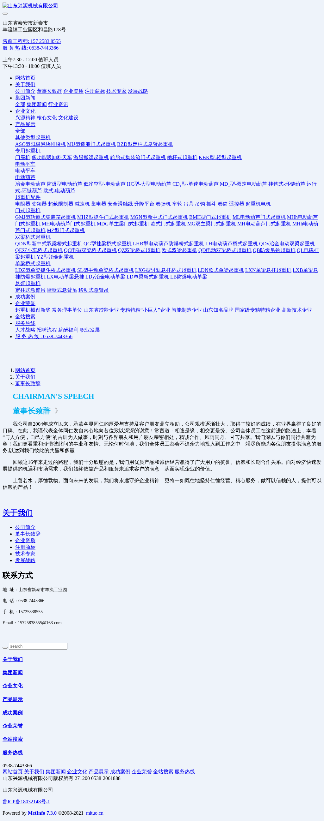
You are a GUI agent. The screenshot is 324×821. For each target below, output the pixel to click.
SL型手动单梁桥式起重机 (105, 270)
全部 (20, 104)
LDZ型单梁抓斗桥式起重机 (45, 270)
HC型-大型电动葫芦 (149, 184)
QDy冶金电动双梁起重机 (287, 243)
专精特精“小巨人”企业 (145, 310)
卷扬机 (163, 204)
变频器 (39, 204)
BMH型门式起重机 (210, 217)
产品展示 (25, 124)
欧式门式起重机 (168, 223)
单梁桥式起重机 (33, 263)
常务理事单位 (67, 310)
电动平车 (25, 164)
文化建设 (68, 117)
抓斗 (211, 204)
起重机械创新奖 (33, 310)
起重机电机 (258, 204)
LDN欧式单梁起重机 (221, 270)
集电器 (98, 204)
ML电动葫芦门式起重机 (259, 217)
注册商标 (95, 91)
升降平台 (144, 204)
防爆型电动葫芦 (64, 184)
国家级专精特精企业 (257, 310)
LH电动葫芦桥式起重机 (231, 243)
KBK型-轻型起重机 (220, 157)
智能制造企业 (186, 310)
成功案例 (25, 296)
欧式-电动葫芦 (59, 190)
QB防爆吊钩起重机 (274, 250)
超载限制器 (60, 204)
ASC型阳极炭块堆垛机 (40, 144)
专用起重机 (27, 150)
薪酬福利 (68, 330)
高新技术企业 (297, 310)
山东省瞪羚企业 (101, 310)
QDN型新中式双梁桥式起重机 (48, 243)
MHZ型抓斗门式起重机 (103, 217)
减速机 (82, 204)
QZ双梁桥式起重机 (139, 250)
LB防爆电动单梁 (188, 276)
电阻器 (22, 204)
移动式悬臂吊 (93, 290)
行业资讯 (58, 104)
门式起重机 (27, 210)
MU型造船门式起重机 (91, 144)
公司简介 (25, 91)
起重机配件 (27, 197)
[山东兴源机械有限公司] (162, 6)
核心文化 (47, 117)
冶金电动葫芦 (30, 184)
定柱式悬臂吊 (30, 290)
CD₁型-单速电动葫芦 (195, 184)
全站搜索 (25, 316)
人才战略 (25, 330)
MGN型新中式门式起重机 (159, 217)
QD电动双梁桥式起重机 (225, 250)
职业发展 (90, 330)
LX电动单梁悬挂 (65, 276)
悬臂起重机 (27, 283)
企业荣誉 (25, 303)
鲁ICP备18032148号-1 (26, 801)
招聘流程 (47, 330)
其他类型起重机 (33, 137)
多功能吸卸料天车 (52, 157)
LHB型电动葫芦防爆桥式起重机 (168, 243)
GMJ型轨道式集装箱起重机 (45, 217)
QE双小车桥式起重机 (39, 250)
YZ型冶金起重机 (55, 257)
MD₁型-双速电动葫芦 (243, 184)
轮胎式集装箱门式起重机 (138, 157)
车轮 (177, 204)
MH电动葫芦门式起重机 (69, 223)
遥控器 (236, 204)
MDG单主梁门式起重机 (123, 223)
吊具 (189, 204)
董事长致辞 (49, 91)
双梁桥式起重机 (33, 237)
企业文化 (25, 111)
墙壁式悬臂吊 (62, 290)
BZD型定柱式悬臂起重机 (145, 144)
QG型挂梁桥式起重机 (108, 243)
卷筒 (223, 204)
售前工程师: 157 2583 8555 (32, 41)
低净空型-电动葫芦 (105, 184)
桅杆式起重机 (182, 157)
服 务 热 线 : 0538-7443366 (43, 336)
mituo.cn (94, 813)
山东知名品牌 (218, 310)
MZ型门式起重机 (66, 230)
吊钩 (200, 204)
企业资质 (73, 91)
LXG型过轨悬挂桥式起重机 (165, 270)
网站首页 (25, 78)
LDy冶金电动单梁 (105, 276)
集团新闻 (25, 97)
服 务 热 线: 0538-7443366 (31, 48)
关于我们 (25, 84)
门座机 (22, 157)
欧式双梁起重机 (179, 250)
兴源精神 (25, 117)
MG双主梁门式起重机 (211, 223)
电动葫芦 (25, 177)
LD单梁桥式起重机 (148, 276)
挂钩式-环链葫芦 (286, 184)
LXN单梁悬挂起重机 (268, 270)
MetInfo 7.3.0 (42, 813)
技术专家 (116, 91)
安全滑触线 (120, 204)
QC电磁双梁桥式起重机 (90, 250)
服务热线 (25, 323)
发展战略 (138, 91)
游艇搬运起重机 (91, 157)
